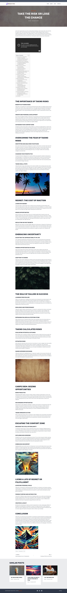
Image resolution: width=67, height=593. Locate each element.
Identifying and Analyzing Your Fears (23, 62)
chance (17, 551)
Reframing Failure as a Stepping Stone (23, 77)
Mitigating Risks (20, 80)
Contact (59, 3)
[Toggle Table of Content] (28, 55)
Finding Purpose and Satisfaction (22, 93)
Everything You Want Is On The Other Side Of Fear (33, 579)
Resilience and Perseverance (22, 76)
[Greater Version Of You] (10, 4)
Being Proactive (20, 84)
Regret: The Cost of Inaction (21, 65)
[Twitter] (39, 590)
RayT (30, 20)
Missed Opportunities (21, 67)
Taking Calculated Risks (20, 78)
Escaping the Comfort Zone (21, 87)
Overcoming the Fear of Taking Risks (22, 61)
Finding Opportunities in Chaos (22, 72)
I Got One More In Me (49, 577)
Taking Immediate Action (21, 86)
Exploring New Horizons (21, 89)
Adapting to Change (21, 73)
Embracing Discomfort (21, 90)
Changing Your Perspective (22, 63)
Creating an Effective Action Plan (46, 555)
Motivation (33, 10)
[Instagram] (41, 590)
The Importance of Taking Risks (22, 56)
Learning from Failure (21, 75)
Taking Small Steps (21, 64)
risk (24, 551)
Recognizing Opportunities (22, 85)
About (51, 3)
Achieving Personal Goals (21, 92)
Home (48, 3)
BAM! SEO (20, 590)
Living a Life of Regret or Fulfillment (22, 91)
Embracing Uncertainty (20, 69)
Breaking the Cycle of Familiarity (22, 88)
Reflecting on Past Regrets (22, 68)
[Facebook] (37, 590)
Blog (55, 3)
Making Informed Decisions (22, 81)
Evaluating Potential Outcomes (22, 79)
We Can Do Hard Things (16, 577)
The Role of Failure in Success (21, 74)
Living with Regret (20, 66)
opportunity (20, 551)
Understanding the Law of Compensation (22, 555)
